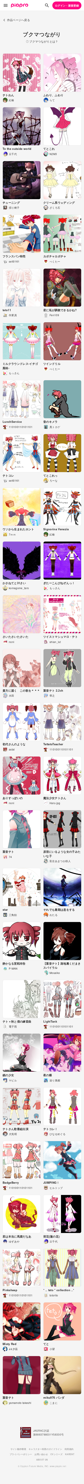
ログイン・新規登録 (67, 5)
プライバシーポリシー (21, 1454)
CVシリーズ (56, 1454)
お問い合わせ (41, 1454)
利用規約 (69, 1449)
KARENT (69, 1454)
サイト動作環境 (18, 1449)
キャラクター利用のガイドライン (45, 1449)
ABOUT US (42, 1459)
